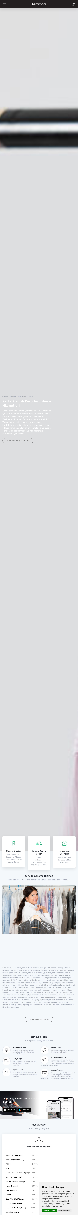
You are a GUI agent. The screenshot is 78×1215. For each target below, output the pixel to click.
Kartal (31, 396)
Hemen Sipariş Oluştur (18, 441)
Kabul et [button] (46, 1210)
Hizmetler (13, 396)
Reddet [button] (53, 1210)
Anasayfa (5, 396)
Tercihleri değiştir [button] (64, 1210)
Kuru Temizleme (22, 396)
